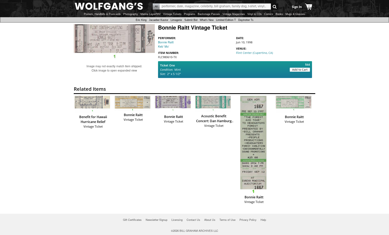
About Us (209, 219)
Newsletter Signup (156, 219)
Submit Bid (190, 19)
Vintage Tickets (172, 14)
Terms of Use (227, 219)
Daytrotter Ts (245, 19)
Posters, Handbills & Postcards (102, 14)
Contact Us (193, 219)
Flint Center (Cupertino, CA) (254, 53)
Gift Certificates (132, 219)
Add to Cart (300, 70)
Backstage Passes (209, 14)
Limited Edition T (226, 19)
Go (274, 6)
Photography (130, 14)
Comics (268, 14)
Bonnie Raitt (166, 42)
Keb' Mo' (163, 46)
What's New (207, 19)
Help (263, 219)
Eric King (141, 19)
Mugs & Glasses (295, 14)
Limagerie (176, 19)
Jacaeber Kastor (158, 19)
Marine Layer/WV (150, 14)
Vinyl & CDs (254, 14)
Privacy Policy (247, 219)
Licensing (177, 219)
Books (279, 14)
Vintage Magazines (233, 14)
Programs (189, 14)
